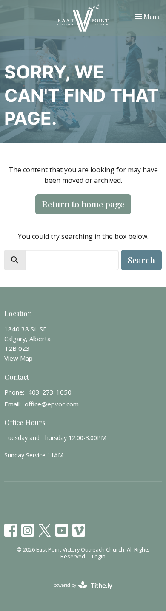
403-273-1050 (50, 392)
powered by (78, 592)
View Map (18, 358)
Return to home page (83, 204)
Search (141, 260)
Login (99, 556)
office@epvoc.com (52, 404)
